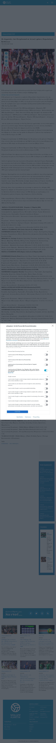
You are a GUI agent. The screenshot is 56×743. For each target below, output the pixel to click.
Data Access (28, 417)
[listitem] (28, 351)
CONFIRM (17, 411)
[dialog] (28, 371)
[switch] (46, 355)
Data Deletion (20, 417)
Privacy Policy (36, 417)
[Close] (53, 326)
